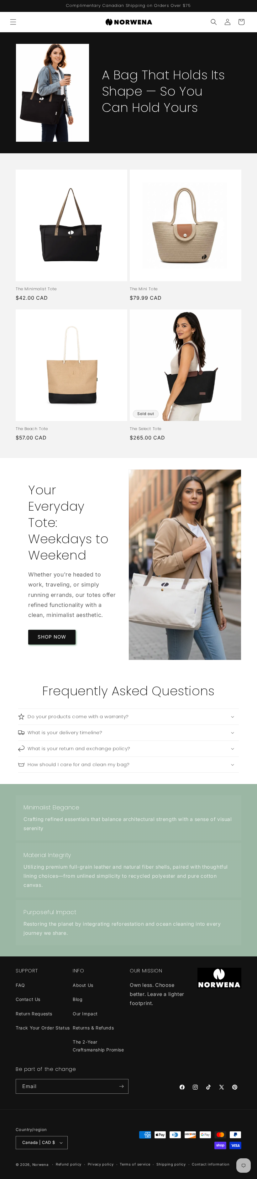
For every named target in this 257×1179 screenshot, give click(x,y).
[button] (13, 22)
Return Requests (34, 1013)
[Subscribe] (121, 1086)
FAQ (20, 985)
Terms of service (135, 1164)
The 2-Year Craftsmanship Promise (98, 1045)
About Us (83, 985)
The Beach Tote (32, 429)
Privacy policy (101, 1164)
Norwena (40, 1164)
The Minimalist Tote (36, 289)
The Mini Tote (144, 289)
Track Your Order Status (43, 1027)
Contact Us (28, 999)
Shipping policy (171, 1164)
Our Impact (85, 1013)
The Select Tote (145, 429)
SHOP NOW (52, 637)
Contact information (210, 1164)
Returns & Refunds (93, 1027)
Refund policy (68, 1164)
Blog (77, 999)
